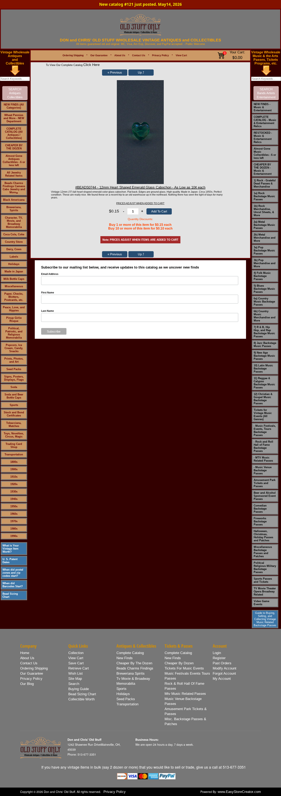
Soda (13, 387)
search (73, 684)
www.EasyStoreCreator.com (239, 792)
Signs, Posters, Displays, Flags (14, 378)
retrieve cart (78, 668)
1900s (13, 469)
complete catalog (130, 653)
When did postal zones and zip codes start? (12, 572)
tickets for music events (184, 668)
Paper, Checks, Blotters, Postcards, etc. (13, 296)
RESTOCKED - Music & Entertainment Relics (263, 137)
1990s (13, 536)
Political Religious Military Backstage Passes (265, 567)
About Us (119, 55)
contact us (28, 663)
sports (121, 689)
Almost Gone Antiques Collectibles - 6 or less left (14, 160)
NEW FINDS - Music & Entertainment (263, 107)
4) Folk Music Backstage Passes (262, 276)
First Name (47, 292)
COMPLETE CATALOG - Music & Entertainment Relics (265, 121)
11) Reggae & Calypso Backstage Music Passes (264, 383)
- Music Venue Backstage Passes (263, 470)
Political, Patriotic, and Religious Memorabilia (13, 333)
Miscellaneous (14, 286)
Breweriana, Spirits (13, 209)
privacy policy (31, 679)
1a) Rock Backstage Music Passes (264, 196)
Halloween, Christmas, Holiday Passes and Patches (263, 536)
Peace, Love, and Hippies (14, 309)
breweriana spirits (130, 673)
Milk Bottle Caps (13, 278)
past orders (222, 663)
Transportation (14, 454)
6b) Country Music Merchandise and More (264, 316)
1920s (13, 484)
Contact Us (138, 55)
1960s (13, 513)
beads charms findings (134, 668)
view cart (75, 658)
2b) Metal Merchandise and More (264, 237)
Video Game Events (261, 603)
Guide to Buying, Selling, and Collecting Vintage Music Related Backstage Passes (265, 619)
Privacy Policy (160, 55)
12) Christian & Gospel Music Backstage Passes (263, 399)
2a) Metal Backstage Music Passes (264, 225)
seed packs (125, 699)
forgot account (224, 673)
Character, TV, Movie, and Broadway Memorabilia (14, 222)
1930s (13, 491)
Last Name (47, 310)
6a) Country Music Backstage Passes (264, 301)
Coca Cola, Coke (13, 234)
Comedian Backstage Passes (260, 508)
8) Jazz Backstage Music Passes (265, 344)
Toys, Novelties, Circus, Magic (14, 435)
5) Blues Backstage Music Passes (264, 288)
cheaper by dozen (179, 663)
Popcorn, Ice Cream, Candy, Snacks (14, 348)
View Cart (181, 55)
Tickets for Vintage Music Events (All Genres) (263, 414)
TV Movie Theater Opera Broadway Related (265, 591)
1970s (13, 521)
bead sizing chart (82, 694)
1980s (13, 528)
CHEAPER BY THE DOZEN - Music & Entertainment (263, 169)
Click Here (91, 65)
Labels (14, 256)
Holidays (13, 264)
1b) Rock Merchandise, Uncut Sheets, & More (264, 210)
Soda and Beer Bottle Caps (14, 396)
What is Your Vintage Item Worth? (10, 548)
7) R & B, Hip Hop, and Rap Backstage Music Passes (264, 332)
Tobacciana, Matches (13, 424)
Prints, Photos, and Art (13, 360)
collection (76, 653)
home (24, 653)
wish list (75, 673)
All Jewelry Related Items (13, 174)
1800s (13, 461)
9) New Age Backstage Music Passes (264, 355)
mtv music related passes (185, 694)
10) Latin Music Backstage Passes (263, 368)
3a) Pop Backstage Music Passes (264, 250)
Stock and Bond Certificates (14, 414)
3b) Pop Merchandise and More (264, 263)
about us (27, 658)
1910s (13, 476)
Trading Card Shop (14, 445)
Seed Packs (13, 369)
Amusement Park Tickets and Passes (264, 483)
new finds (124, 658)
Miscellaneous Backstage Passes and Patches (263, 551)
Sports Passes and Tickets (263, 580)
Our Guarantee (99, 55)
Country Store (14, 241)
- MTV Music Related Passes (263, 459)
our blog (27, 684)
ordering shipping (34, 668)
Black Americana (13, 199)
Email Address (49, 274)
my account (222, 679)
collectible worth (81, 699)
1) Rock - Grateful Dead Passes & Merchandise (265, 183)
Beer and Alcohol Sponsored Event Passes (265, 496)
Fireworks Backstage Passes (260, 521)
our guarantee (31, 673)
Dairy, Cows (13, 249)
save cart (76, 663)
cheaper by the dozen (134, 663)
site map (75, 679)
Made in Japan (14, 271)
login (217, 653)
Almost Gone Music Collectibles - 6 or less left (265, 153)
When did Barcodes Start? (12, 585)
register (219, 658)
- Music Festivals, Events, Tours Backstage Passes (265, 430)
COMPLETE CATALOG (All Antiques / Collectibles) (14, 133)
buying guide (78, 689)
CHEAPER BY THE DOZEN (14, 147)
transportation (127, 704)
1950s (13, 506)
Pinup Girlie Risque (14, 319)
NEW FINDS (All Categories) (14, 106)
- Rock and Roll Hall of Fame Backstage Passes (263, 446)
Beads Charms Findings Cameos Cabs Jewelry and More (14, 188)
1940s (13, 499)
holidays (123, 694)
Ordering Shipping (73, 55)
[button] (114, 72)
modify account (224, 668)
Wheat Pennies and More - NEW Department (13, 118)
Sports (14, 405)
